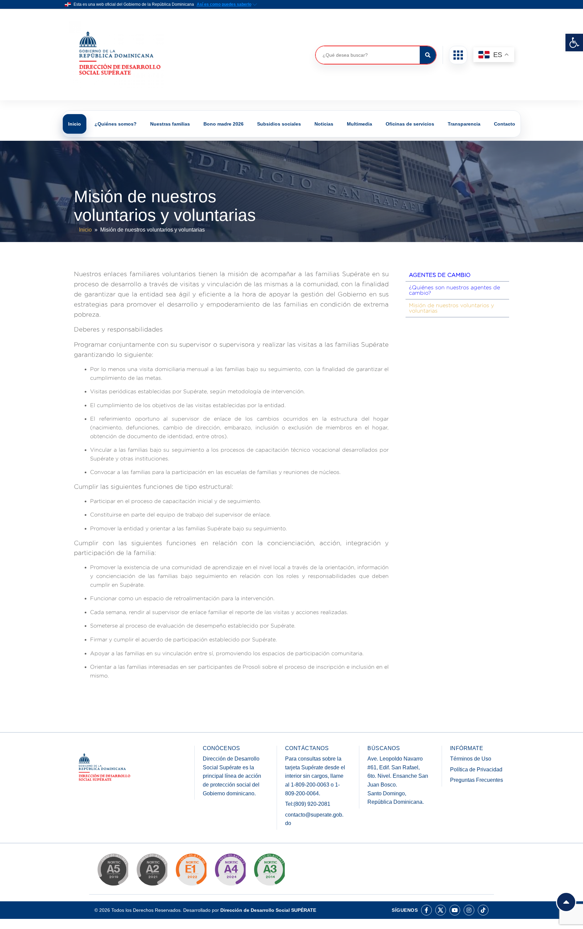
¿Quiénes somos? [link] (115, 124)
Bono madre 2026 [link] (223, 124)
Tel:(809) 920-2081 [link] (307, 804)
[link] (574, 42)
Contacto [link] (504, 124)
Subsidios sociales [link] (279, 124)
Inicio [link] (74, 124)
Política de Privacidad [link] (476, 769)
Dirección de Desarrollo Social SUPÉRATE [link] (268, 910)
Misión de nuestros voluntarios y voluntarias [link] (451, 308)
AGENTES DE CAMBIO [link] (440, 275)
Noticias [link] (323, 124)
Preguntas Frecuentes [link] (476, 780)
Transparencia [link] (464, 124)
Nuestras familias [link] (170, 124)
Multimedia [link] (359, 124)
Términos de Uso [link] (470, 759)
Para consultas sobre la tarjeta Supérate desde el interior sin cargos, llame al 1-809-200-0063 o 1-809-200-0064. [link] (315, 776)
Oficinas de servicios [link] (410, 124)
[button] (458, 55)
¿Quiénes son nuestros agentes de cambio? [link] (454, 290)
